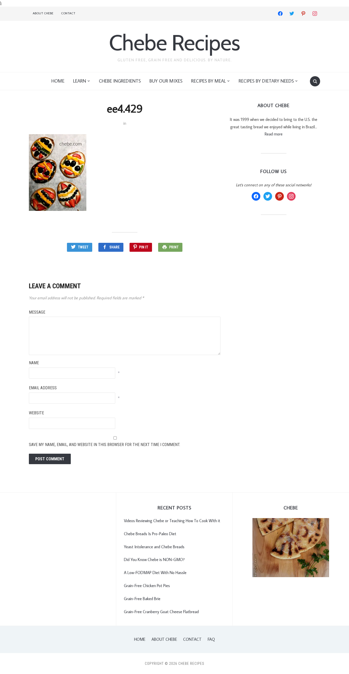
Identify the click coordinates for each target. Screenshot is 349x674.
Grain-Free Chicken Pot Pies (147, 585)
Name (34, 362)
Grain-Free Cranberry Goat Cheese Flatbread (161, 611)
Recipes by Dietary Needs (266, 81)
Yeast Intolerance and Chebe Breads (154, 546)
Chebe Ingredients (120, 81)
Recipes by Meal (208, 81)
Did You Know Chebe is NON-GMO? (154, 559)
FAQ (211, 639)
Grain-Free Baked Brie (142, 598)
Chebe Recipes (174, 42)
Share (114, 247)
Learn (79, 81)
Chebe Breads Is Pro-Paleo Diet (150, 533)
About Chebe (43, 13)
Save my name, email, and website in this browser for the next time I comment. (104, 444)
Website (36, 412)
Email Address (43, 387)
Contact (68, 13)
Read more (274, 133)
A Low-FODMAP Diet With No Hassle (155, 572)
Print (174, 247)
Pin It (143, 247)
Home (57, 81)
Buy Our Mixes (165, 81)
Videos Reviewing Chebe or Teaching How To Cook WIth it (172, 520)
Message (37, 312)
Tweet (83, 247)
